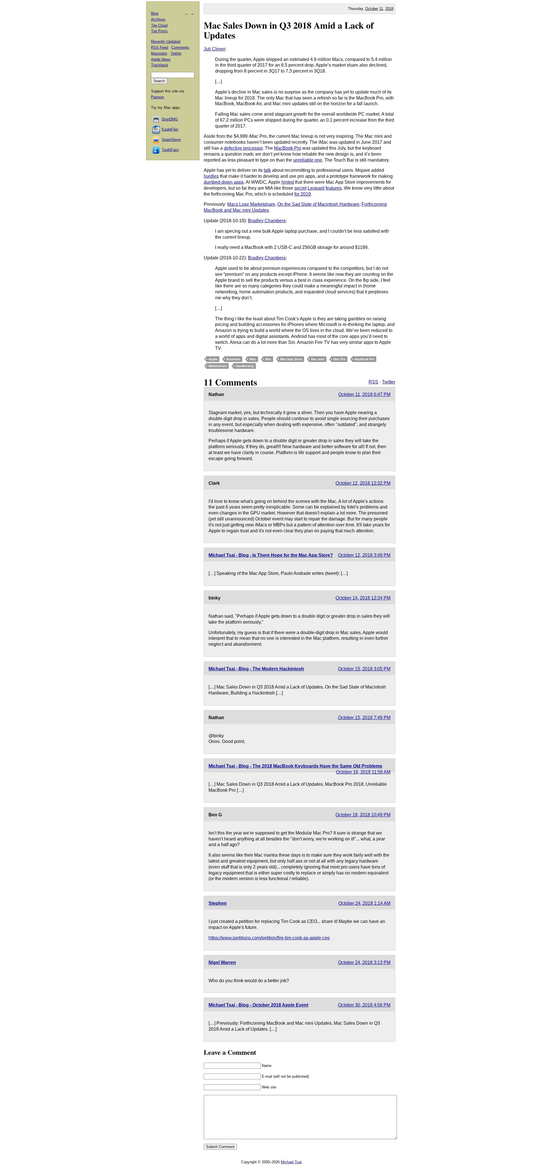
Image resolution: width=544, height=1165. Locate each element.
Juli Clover (214, 48)
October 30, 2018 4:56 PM (364, 1005)
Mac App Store (291, 359)
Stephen (218, 903)
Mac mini (317, 359)
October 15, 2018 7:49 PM (364, 717)
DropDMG (170, 119)
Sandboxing (245, 366)
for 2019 (302, 194)
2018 (389, 9)
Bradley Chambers (267, 220)
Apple (213, 359)
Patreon (157, 97)
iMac (252, 359)
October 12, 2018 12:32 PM (362, 483)
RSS (373, 382)
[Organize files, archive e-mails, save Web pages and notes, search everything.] (156, 129)
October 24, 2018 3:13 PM (364, 962)
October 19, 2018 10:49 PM (362, 814)
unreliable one (307, 160)
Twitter (388, 382)
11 (381, 9)
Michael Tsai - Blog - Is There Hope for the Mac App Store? (271, 555)
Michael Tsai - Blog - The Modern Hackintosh (256, 668)
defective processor (243, 148)
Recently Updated (165, 41)
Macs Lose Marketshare (251, 204)
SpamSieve (171, 139)
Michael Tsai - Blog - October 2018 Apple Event (258, 1005)
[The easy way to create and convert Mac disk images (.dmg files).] (156, 119)
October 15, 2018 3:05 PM (364, 668)
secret (300, 188)
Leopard (316, 188)
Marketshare (218, 366)
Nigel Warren (222, 962)
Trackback (159, 65)
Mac (268, 359)
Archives (158, 19)
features (334, 188)
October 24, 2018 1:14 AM (364, 903)
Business (233, 359)
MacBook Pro (287, 148)
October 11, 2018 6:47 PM (364, 394)
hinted (287, 182)
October (371, 9)
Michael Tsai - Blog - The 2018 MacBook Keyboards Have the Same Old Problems (295, 766)
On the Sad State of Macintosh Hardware (318, 204)
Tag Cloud (159, 25)
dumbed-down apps (224, 182)
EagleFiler (170, 129)
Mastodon (159, 53)
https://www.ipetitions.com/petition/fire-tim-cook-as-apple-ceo (269, 937)
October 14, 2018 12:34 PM (362, 598)
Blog (154, 13)
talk (267, 170)
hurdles (211, 176)
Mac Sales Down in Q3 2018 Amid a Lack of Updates (289, 30)
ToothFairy (170, 150)
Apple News (161, 59)
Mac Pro (339, 359)
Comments (180, 47)
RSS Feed (159, 47)
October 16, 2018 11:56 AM (363, 772)
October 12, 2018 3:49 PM (364, 555)
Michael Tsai (291, 1162)
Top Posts (159, 31)
